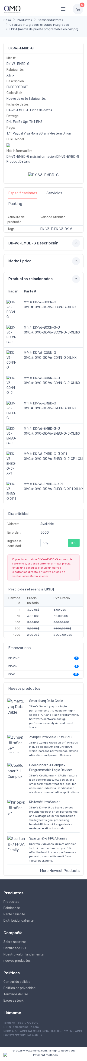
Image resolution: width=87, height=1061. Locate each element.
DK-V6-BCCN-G (44, 302)
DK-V (11, 674)
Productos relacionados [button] (30, 279)
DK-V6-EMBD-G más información (31, 157)
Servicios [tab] (54, 193)
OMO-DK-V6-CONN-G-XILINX (56, 358)
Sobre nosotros (14, 942)
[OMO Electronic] (12, 9)
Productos (24, 20)
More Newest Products (60, 871)
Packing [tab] (15, 204)
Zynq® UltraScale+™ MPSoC (50, 737)
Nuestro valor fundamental (23, 954)
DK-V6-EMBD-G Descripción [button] (33, 243)
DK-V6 (12, 666)
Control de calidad (16, 982)
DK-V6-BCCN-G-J (46, 328)
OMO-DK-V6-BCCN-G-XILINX (56, 307)
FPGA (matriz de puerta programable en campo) (44, 29)
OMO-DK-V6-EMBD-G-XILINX (56, 408)
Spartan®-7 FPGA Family (48, 838)
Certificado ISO (14, 948)
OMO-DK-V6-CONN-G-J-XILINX (57, 383)
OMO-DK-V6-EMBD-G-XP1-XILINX (59, 489)
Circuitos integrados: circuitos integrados (39, 24)
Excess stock (13, 1001)
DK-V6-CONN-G (44, 353)
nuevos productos (17, 961)
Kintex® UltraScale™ (44, 802)
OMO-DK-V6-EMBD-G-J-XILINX (57, 434)
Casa (7, 20)
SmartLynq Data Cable (46, 701)
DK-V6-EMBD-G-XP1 (48, 484)
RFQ (74, 543)
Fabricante (11, 908)
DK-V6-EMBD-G (44, 403)
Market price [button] (20, 261)
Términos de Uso (15, 994)
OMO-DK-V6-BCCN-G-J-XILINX (57, 332)
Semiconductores (50, 20)
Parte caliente (14, 914)
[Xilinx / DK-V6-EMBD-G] (43, 175)
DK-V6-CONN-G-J (46, 378)
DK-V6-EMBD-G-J (46, 429)
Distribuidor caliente (18, 921)
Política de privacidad (19, 988)
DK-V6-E (13, 658)
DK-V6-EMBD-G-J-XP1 (50, 454)
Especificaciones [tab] (22, 193)
